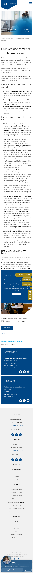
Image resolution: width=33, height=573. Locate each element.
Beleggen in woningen (16, 505)
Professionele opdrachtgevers (16, 508)
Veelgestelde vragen (16, 495)
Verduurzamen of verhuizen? (16, 512)
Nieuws (16, 521)
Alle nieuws (4, 333)
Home (2, 38)
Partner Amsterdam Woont (16, 556)
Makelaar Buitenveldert (16, 534)
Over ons (16, 528)
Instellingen (17, 290)
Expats (16, 479)
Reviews (16, 541)
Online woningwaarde (16, 492)
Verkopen (16, 476)
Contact (16, 525)
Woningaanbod (16, 469)
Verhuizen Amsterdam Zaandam (16, 502)
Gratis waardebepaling (16, 489)
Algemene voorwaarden (12, 554)
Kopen (16, 473)
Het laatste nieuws (9, 38)
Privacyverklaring (23, 554)
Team (16, 531)
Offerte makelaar (16, 499)
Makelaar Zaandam (16, 538)
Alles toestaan (16, 294)
